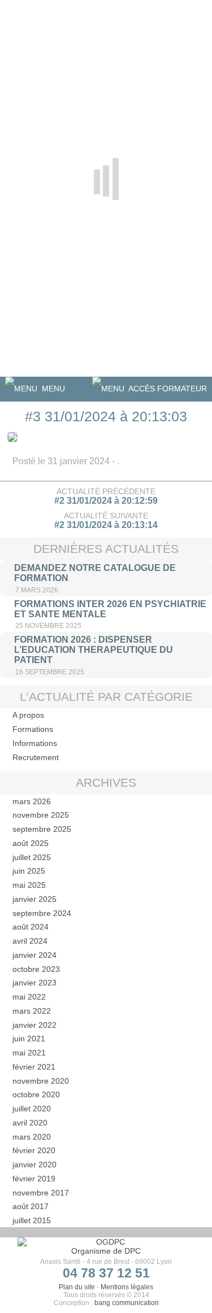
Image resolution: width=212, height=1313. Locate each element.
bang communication (126, 1303)
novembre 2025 (40, 814)
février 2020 (33, 1150)
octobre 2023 (36, 969)
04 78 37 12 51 (106, 1273)
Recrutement (35, 757)
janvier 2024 (34, 954)
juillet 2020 (31, 1108)
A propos (28, 714)
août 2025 (30, 843)
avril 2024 (29, 940)
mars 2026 (31, 801)
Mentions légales (127, 1287)
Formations (32, 729)
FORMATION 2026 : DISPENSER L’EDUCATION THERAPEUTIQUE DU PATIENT (93, 650)
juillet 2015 (31, 1220)
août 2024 (30, 926)
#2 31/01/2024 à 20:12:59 (106, 500)
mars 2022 (31, 1010)
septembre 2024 (41, 913)
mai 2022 (29, 996)
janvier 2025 (34, 899)
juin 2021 (28, 1038)
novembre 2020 (40, 1080)
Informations (34, 743)
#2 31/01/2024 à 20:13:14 (106, 525)
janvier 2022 (34, 1025)
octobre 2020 (36, 1094)
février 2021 (33, 1066)
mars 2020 (31, 1136)
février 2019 (33, 1178)
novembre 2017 (40, 1192)
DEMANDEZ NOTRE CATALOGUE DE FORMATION (95, 573)
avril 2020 (29, 1122)
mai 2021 (29, 1052)
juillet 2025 (31, 857)
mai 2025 (29, 884)
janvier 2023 (34, 982)
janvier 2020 (34, 1164)
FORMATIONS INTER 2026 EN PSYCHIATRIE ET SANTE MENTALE (110, 609)
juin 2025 (28, 870)
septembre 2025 (41, 829)
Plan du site (77, 1287)
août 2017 (30, 1206)
